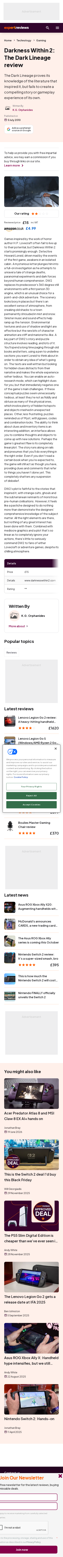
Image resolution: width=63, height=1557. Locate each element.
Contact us (12, 1473)
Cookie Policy (21, 777)
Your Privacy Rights (31, 786)
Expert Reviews (16, 28)
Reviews (11, 652)
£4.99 (31, 228)
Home (8, 40)
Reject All (31, 795)
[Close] (55, 748)
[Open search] (47, 28)
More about (17, 626)
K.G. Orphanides (23, 109)
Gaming (41, 40)
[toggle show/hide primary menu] (57, 28)
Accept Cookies (31, 804)
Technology (23, 40)
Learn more (12, 165)
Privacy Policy (33, 1542)
